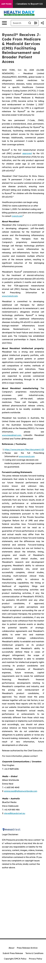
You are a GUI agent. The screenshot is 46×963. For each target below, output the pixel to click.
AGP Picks (6, 4)
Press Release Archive (27, 948)
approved (27, 153)
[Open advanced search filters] (36, 23)
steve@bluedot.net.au (14, 813)
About (11, 948)
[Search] (30, 23)
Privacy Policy (35, 958)
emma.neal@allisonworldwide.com (20, 791)
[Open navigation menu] (4, 22)
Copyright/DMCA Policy (15, 958)
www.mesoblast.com (11, 435)
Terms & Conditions (34, 953)
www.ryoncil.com (10, 296)
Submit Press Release (13, 953)
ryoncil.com (17, 216)
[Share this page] (42, 22)
